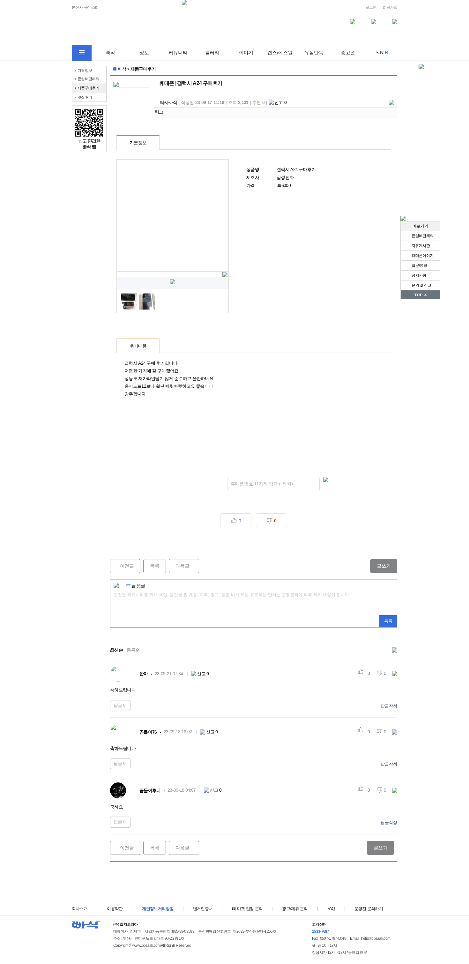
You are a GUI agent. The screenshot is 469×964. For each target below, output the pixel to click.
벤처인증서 (203, 908)
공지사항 (418, 275)
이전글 (122, 566)
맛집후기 (85, 97)
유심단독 (314, 52)
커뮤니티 (178, 52)
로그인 (371, 7)
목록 (154, 566)
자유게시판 (420, 245)
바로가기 (420, 226)
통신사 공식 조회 (85, 7)
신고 (280, 102)
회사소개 (79, 908)
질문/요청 (419, 265)
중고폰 (348, 52)
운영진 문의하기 (368, 908)
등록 (388, 621)
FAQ (331, 908)
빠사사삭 (168, 102)
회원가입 (390, 7)
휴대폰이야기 (422, 255)
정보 (144, 52)
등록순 (133, 650)
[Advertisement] (253, 882)
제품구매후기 (88, 88)
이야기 (246, 52)
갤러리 (212, 52)
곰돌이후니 (150, 790)
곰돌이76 (148, 731)
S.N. (382, 52)
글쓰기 (384, 566)
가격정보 (85, 70)
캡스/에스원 (280, 52)
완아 (143, 673)
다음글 (179, 566)
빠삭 (110, 52)
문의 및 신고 (421, 285)
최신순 (116, 650)
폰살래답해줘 (422, 236)
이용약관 (115, 908)
